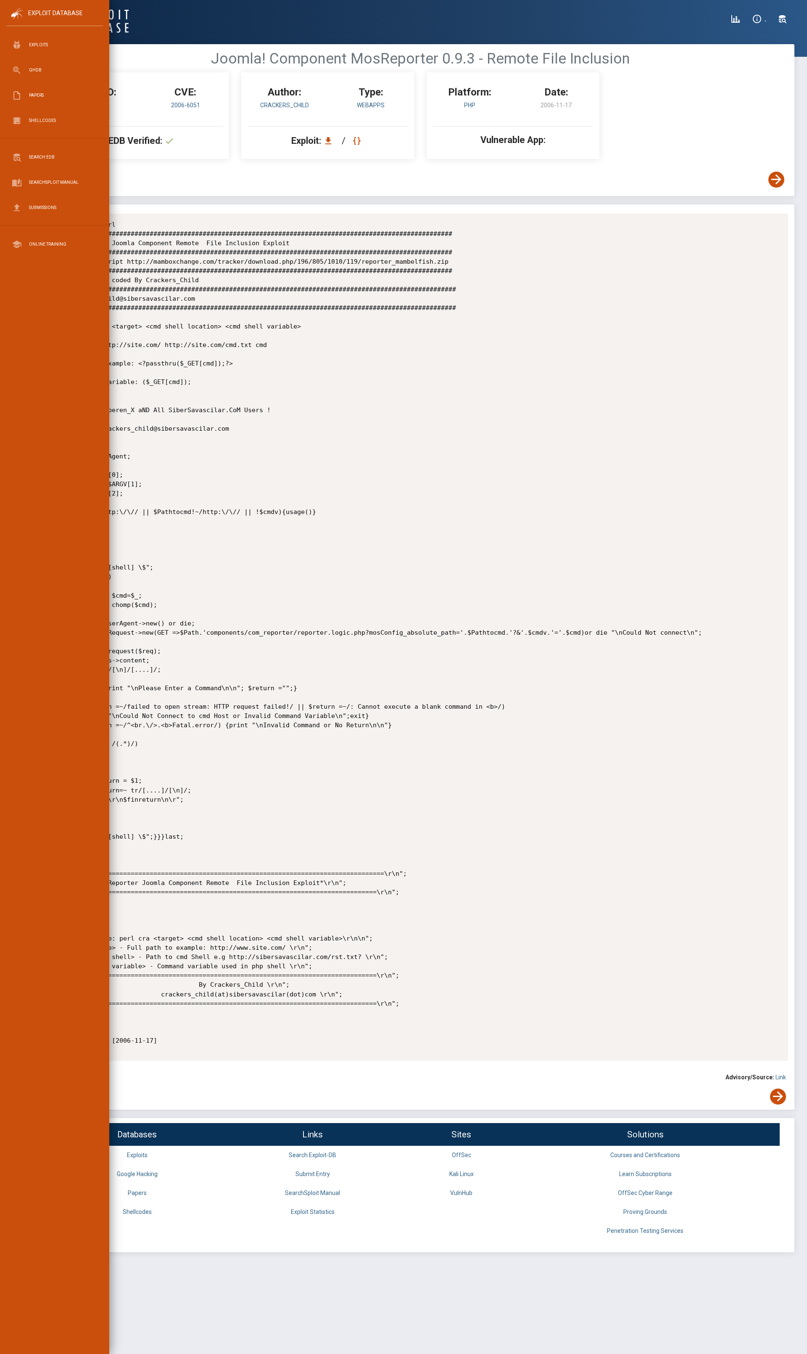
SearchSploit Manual (312, 1193)
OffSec (461, 1155)
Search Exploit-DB (312, 1155)
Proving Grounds (645, 1211)
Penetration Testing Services (645, 1230)
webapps (371, 105)
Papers (137, 1193)
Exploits (137, 1155)
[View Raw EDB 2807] (358, 140)
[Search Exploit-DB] (783, 20)
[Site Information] (759, 20)
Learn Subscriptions (645, 1174)
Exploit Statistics (313, 1211)
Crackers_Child (284, 105)
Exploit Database (55, 13)
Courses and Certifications (645, 1155)
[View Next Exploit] (776, 180)
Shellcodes (137, 1211)
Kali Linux (461, 1174)
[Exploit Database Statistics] (735, 20)
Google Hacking (137, 1174)
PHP (469, 105)
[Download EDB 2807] (330, 140)
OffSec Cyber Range (645, 1193)
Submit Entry (312, 1174)
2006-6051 (185, 105)
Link (780, 1077)
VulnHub (461, 1193)
